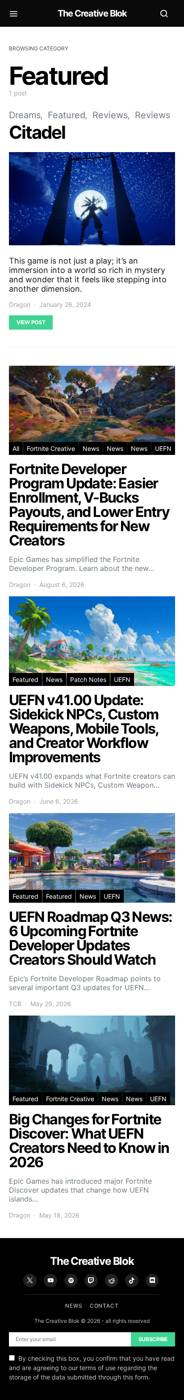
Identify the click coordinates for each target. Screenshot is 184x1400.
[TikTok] (131, 1280)
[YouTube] (50, 1280)
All (16, 448)
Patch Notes (88, 679)
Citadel (37, 132)
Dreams (25, 115)
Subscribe (152, 1339)
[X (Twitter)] (30, 1280)
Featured (66, 115)
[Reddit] (111, 1280)
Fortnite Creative (51, 448)
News (91, 448)
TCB (15, 1004)
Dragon (19, 304)
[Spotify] (71, 1280)
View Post (31, 322)
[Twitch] (91, 1280)
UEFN (163, 448)
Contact (104, 1305)
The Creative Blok (92, 13)
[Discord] (152, 1280)
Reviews (110, 115)
